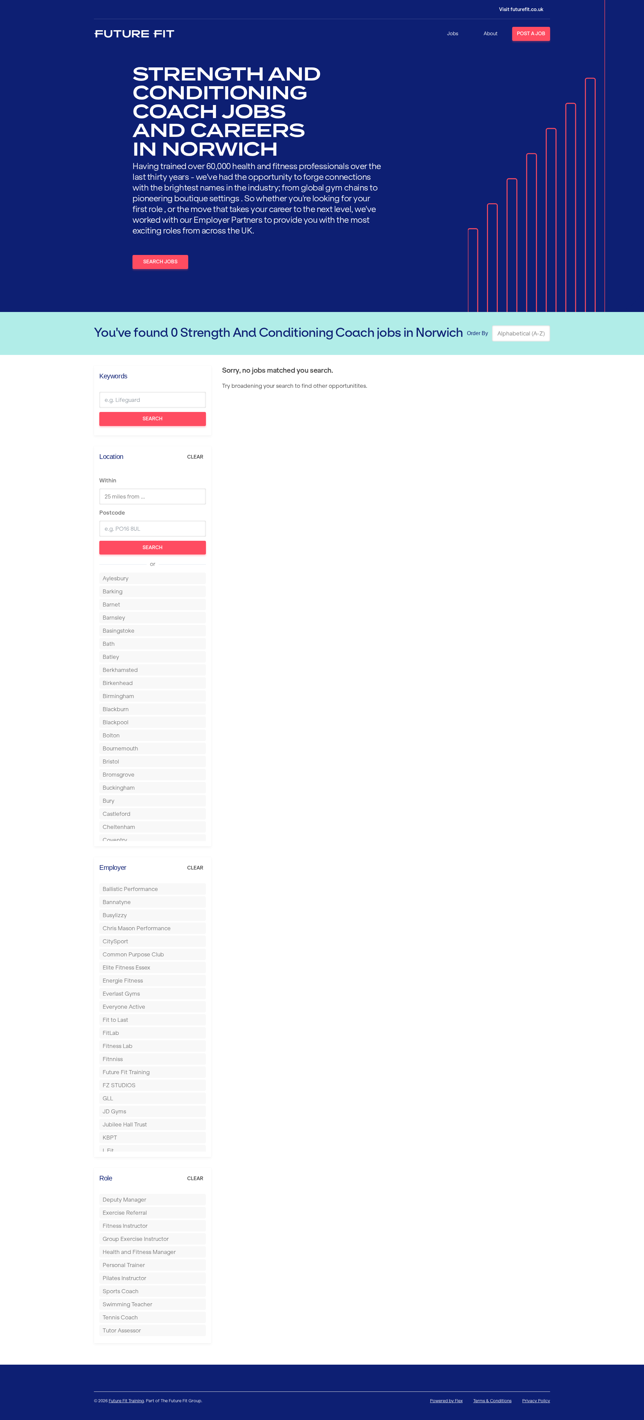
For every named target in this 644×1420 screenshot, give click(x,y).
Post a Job (531, 34)
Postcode (112, 512)
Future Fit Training (126, 1400)
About (490, 34)
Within (107, 480)
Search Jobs (160, 262)
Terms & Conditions (492, 1400)
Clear (195, 457)
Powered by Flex (446, 1400)
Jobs (452, 34)
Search (153, 419)
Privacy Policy (536, 1400)
